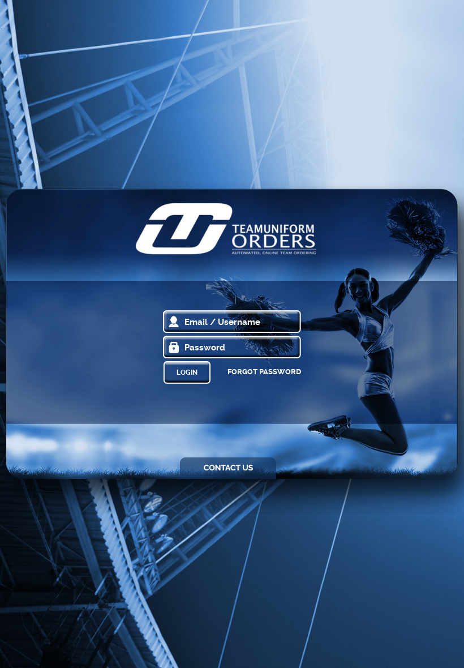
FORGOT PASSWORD (264, 371)
